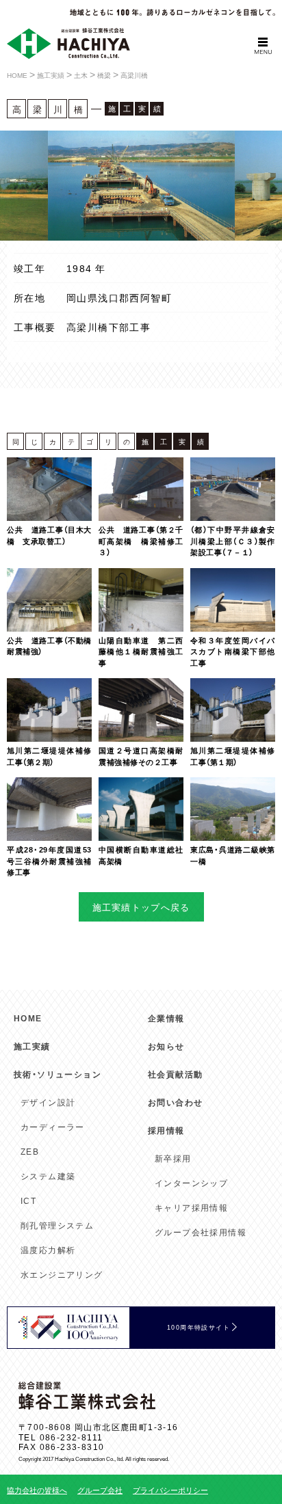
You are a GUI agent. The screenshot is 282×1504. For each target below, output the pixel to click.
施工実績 (32, 1046)
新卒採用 (173, 1158)
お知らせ (166, 1046)
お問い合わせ (175, 1102)
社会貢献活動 (175, 1074)
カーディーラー (53, 1126)
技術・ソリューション (57, 1074)
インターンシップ (191, 1183)
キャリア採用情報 (191, 1207)
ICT (28, 1200)
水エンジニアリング (62, 1274)
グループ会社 (100, 1490)
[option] (152, 186)
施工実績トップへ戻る (141, 906)
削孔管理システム (57, 1225)
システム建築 (48, 1176)
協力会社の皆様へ (37, 1490)
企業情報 (166, 1018)
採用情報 (166, 1130)
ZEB (30, 1151)
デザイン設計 (48, 1102)
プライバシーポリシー (170, 1490)
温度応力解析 (48, 1250)
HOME (28, 1018)
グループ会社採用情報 (200, 1232)
